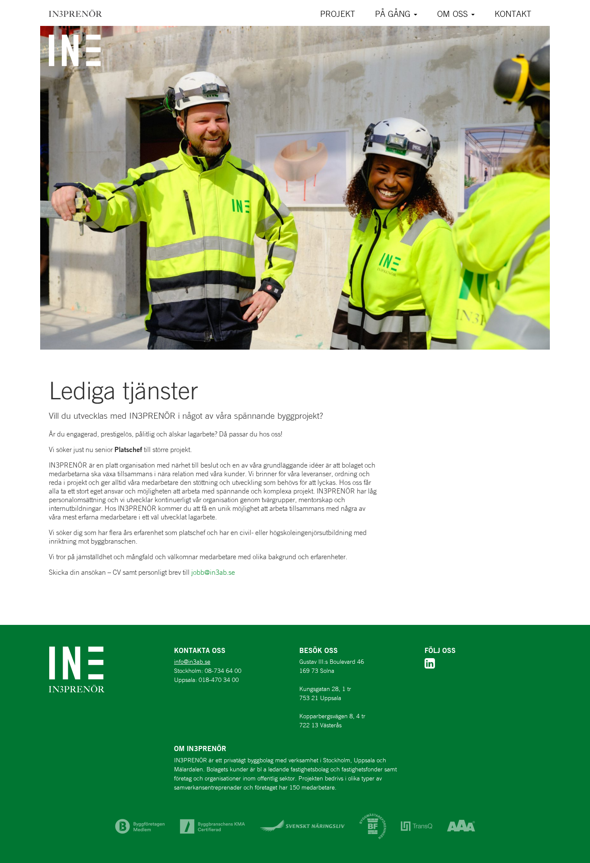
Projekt (337, 13)
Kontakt (513, 13)
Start (75, 13)
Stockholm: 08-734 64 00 (207, 671)
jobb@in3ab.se (213, 572)
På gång (394, 13)
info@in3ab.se (192, 662)
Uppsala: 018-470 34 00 (206, 680)
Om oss (453, 13)
